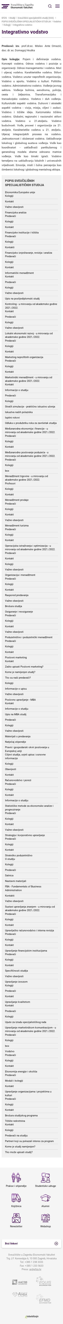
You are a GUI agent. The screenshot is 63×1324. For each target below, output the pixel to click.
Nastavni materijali (15, 881)
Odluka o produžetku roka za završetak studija (31, 423)
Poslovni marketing (16, 657)
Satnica (9, 875)
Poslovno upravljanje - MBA (20, 699)
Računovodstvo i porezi (18, 780)
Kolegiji (7, 25)
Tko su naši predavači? (18, 677)
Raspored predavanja (16, 595)
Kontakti (9, 247)
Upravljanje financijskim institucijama (26, 950)
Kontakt (9, 201)
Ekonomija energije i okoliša (21, 1071)
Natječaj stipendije (15, 741)
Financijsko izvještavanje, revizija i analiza (28, 252)
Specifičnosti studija (16, 970)
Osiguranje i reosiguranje (19, 611)
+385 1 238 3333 (34, 1262)
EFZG (4, 18)
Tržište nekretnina (15, 1120)
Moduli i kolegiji (14, 1080)
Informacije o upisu (16, 688)
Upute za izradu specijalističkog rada (25, 1022)
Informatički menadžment (19, 273)
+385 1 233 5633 (34, 1265)
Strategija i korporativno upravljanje (25, 835)
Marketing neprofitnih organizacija (24, 357)
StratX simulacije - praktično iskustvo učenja (30, 406)
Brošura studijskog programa (21, 1115)
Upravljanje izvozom (16, 981)
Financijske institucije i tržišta (22, 232)
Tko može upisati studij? (19, 1152)
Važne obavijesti (14, 206)
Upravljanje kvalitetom (17, 1001)
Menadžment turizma (17, 525)
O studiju (10, 859)
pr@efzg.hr (35, 1269)
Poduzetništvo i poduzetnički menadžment (28, 637)
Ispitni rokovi (12, 417)
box (7, 470)
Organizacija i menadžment (20, 575)
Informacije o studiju (16, 390)
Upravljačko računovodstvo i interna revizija (29, 930)
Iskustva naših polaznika (19, 412)
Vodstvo (57, 21)
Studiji (12, 18)
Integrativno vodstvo (22, 25)
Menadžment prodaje (17, 499)
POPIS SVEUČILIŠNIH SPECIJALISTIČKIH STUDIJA (26, 21)
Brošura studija (13, 606)
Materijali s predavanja (17, 736)
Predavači (10, 216)
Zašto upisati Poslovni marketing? (24, 666)
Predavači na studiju (16, 1135)
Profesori (10, 483)
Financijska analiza (15, 212)
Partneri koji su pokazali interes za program (29, 1141)
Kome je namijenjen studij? (20, 672)
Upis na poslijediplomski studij (22, 298)
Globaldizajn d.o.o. (31, 1317)
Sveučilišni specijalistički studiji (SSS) (36, 18)
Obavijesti (10, 769)
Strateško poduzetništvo (18, 855)
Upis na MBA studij (15, 714)
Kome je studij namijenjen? (20, 1146)
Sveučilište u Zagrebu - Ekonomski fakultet (18, 6)
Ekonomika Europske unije (20, 192)
